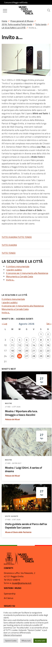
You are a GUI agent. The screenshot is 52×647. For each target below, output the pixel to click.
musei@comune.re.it (21, 583)
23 (48, 351)
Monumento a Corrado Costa (19, 276)
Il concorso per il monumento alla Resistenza (27, 273)
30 (48, 356)
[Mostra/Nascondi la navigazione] (5, 10)
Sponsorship (9, 593)
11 (12, 345)
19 (19, 351)
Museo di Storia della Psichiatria (18, 532)
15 (41, 345)
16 (48, 345)
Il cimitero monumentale (17, 266)
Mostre (8, 403)
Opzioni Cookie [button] (11, 640)
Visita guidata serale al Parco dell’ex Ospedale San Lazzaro (26, 526)
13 (26, 345)
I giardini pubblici (14, 269)
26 (19, 356)
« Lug (4, 323)
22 (41, 351)
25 (12, 356)
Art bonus (8, 598)
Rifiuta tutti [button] (26, 640)
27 (26, 356)
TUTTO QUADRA (9, 245)
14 (33, 345)
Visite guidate (11, 516)
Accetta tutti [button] (40, 640)
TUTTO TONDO (9, 253)
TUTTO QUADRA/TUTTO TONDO (17, 237)
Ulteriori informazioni (12, 635)
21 (33, 351)
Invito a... (10, 279)
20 (26, 351)
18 (12, 351)
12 (19, 345)
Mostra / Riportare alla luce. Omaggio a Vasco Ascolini (21, 413)
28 (33, 356)
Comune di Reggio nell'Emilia (15, 2)
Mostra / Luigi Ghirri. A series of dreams (23, 469)
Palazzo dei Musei (12, 419)
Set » (48, 323)
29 (41, 356)
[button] (48, 10)
